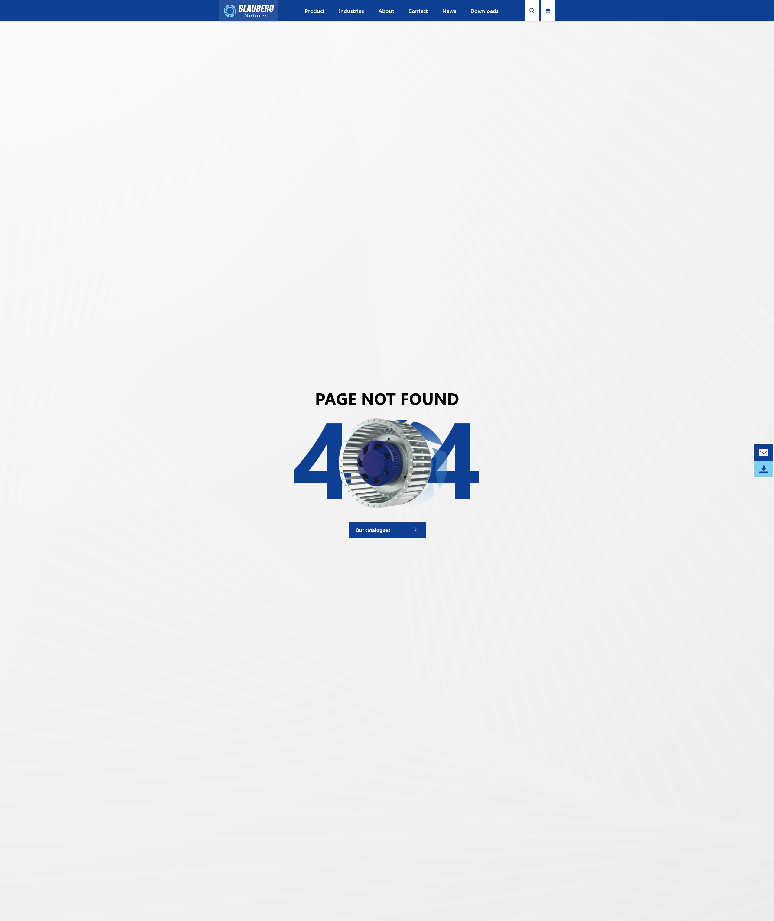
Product (315, 11)
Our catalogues (373, 530)
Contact (418, 11)
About (386, 11)
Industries (351, 11)
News (449, 11)
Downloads (484, 11)
